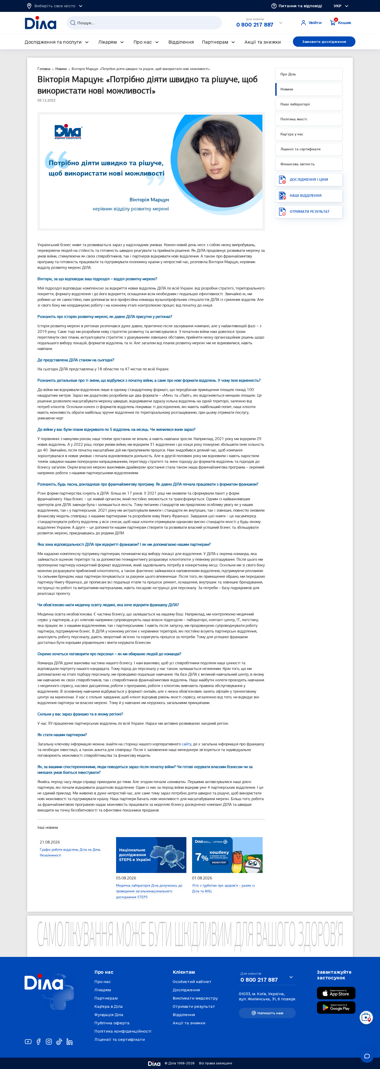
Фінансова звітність (297, 164)
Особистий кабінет (192, 981)
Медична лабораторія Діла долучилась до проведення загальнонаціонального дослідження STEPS (149, 891)
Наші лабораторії (295, 104)
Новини (286, 89)
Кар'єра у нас (291, 134)
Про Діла (288, 74)
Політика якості (293, 119)
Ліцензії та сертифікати (300, 149)
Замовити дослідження (324, 41)
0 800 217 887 (254, 24)
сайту (186, 744)
